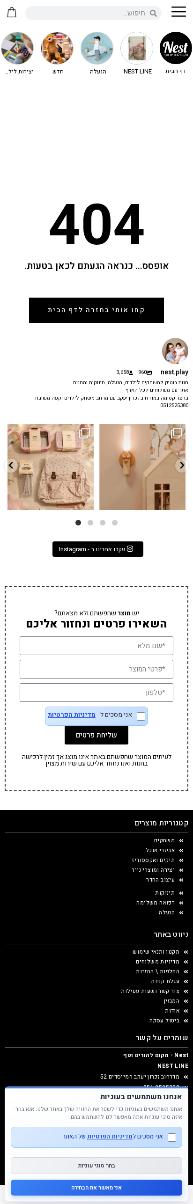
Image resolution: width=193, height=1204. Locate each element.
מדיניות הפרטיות (72, 715)
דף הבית (175, 70)
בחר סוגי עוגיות (96, 1165)
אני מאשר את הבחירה (96, 1187)
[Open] (50, 467)
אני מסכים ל (90, 716)
